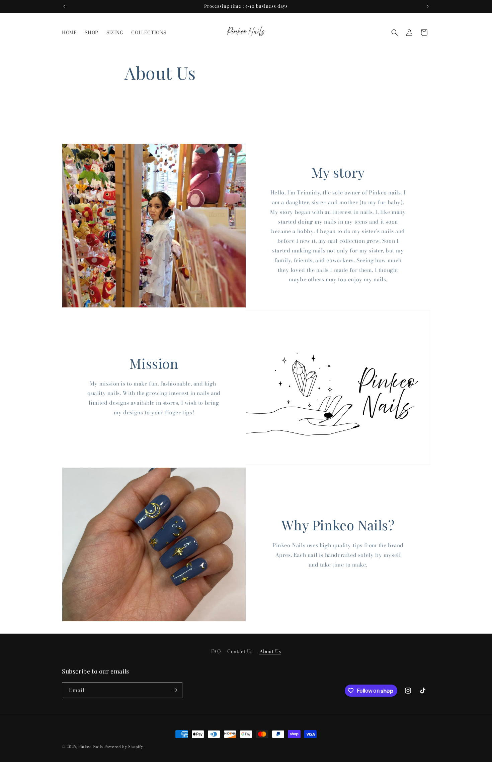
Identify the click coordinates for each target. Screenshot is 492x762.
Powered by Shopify (123, 746)
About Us (270, 651)
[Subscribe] (174, 690)
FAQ (216, 651)
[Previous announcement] (64, 6)
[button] (394, 32)
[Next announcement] (427, 6)
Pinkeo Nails (90, 746)
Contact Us (240, 651)
